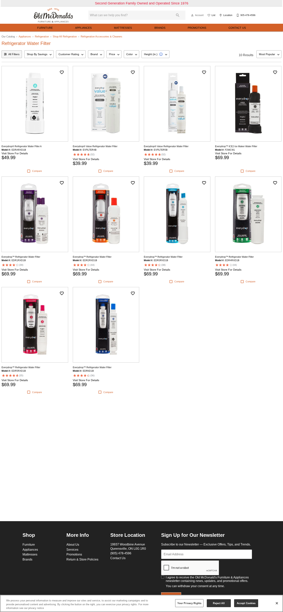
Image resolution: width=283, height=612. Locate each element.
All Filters (13, 54)
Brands (159, 27)
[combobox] (39, 54)
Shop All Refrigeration (65, 36)
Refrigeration (42, 36)
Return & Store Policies (82, 559)
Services (72, 549)
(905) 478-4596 (120, 553)
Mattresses (123, 27)
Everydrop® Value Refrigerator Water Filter (95, 146)
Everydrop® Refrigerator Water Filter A (22, 146)
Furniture (45, 27)
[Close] (277, 603)
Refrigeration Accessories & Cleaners (101, 36)
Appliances (83, 27)
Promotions (197, 27)
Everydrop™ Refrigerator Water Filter (21, 256)
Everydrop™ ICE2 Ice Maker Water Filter (236, 146)
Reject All (218, 602)
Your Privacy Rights (189, 602)
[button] (192, 15)
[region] (141, 603)
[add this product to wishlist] (61, 72)
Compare (37, 171)
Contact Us (237, 27)
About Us (72, 544)
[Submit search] (178, 15)
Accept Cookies (246, 602)
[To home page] (53, 15)
